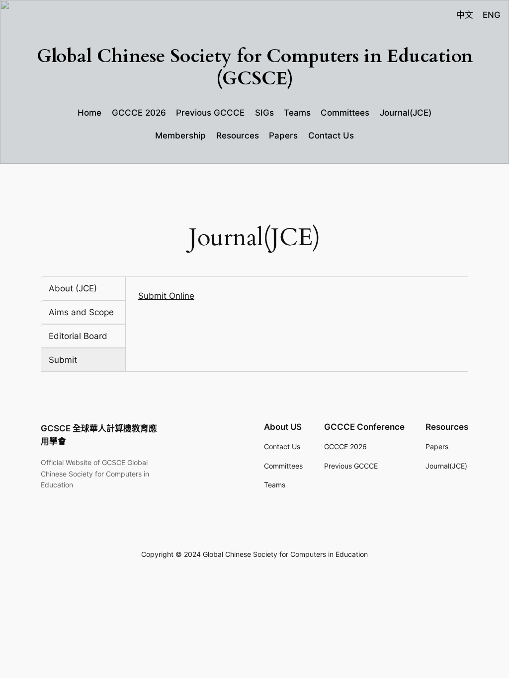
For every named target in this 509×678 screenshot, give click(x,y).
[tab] (83, 288)
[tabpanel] (296, 295)
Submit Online (166, 296)
